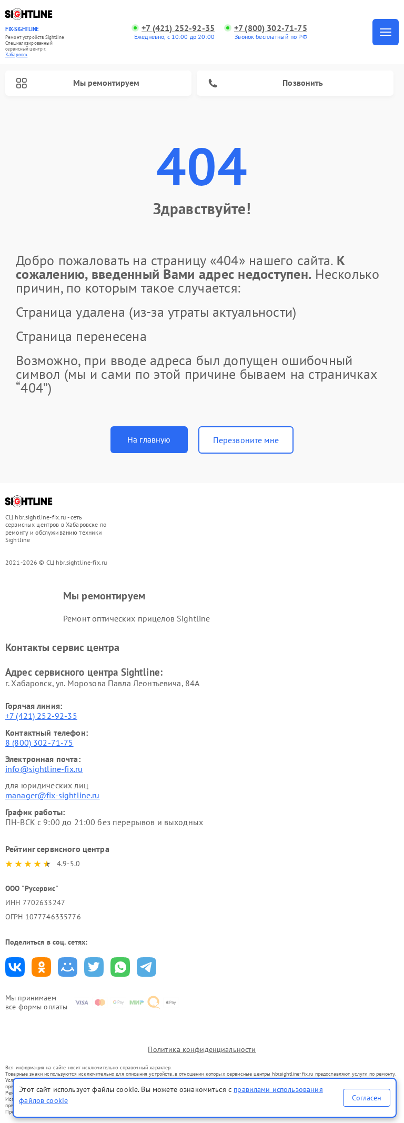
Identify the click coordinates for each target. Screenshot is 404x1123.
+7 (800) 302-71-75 (270, 28)
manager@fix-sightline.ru (52, 795)
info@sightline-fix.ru (44, 769)
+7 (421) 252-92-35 (178, 28)
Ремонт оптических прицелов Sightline (136, 618)
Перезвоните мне (246, 440)
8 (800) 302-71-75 (39, 742)
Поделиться (15, 967)
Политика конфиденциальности (202, 1049)
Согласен (366, 1097)
